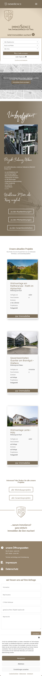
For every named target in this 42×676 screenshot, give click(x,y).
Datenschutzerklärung (25, 79)
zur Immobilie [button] (22, 316)
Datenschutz (22, 673)
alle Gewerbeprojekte (21, 498)
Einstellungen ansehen (21, 669)
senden (36, 633)
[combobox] (21, 42)
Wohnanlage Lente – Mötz (20, 431)
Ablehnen (21, 663)
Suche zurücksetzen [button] (21, 60)
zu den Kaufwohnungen (21, 211)
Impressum (30, 673)
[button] (39, 638)
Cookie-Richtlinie (13, 673)
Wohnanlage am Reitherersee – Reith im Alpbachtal (21, 285)
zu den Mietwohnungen (21, 219)
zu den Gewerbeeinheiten (21, 228)
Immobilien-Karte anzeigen (21, 82)
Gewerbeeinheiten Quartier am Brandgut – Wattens (22, 360)
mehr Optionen (20, 56)
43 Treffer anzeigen (22, 53)
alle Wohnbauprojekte (21, 489)
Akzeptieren (21, 658)
